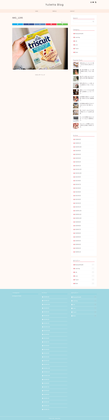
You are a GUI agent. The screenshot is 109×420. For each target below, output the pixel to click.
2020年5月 (78, 237)
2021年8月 (78, 180)
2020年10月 (78, 218)
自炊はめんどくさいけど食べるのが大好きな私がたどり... (87, 64)
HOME (36, 11)
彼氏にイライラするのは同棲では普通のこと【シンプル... (87, 91)
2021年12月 (78, 169)
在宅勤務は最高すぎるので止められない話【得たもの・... (87, 105)
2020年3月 (78, 244)
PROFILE (55, 11)
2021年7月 (78, 184)
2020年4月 (78, 240)
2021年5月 (78, 192)
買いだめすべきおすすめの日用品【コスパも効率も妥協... (87, 112)
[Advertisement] (40, 86)
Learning (77, 37)
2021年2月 (78, 203)
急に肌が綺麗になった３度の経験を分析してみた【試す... (87, 71)
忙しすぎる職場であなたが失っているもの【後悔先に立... (87, 118)
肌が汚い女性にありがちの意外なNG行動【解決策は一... (87, 78)
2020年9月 (78, 222)
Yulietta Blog (54, 4)
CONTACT (72, 11)
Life (76, 41)
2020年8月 (78, 225)
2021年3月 (78, 199)
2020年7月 (78, 229)
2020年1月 (78, 252)
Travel (77, 48)
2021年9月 (78, 177)
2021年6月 (78, 188)
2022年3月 (78, 158)
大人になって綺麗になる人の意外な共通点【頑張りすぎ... (87, 125)
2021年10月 (78, 173)
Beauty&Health (79, 33)
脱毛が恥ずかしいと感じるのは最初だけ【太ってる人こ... (87, 85)
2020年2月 (78, 248)
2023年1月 (78, 143)
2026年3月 (78, 139)
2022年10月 (78, 147)
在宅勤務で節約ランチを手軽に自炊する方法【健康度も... (87, 98)
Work (76, 52)
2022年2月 (78, 161)
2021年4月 (78, 195)
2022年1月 (78, 165)
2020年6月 (78, 233)
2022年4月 (78, 154)
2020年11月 (78, 214)
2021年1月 (78, 207)
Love (76, 44)
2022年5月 (78, 150)
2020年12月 (78, 210)
